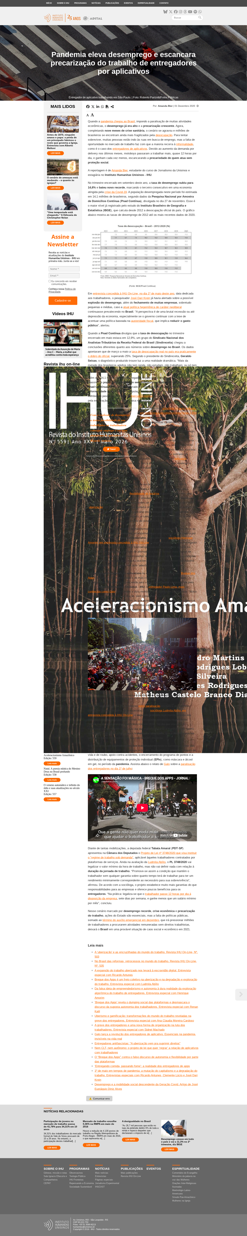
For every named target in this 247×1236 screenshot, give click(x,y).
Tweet (112, 449)
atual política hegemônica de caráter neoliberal (152, 307)
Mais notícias (101, 1173)
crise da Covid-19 (116, 192)
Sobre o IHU (63, 3)
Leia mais (52, 763)
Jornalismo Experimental (107, 1183)
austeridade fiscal (142, 321)
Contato (164, 3)
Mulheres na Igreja (181, 1200)
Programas (80, 3)
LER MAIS (55, 153)
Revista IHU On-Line (131, 1176)
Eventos (128, 3)
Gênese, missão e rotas (55, 1173)
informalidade (184, 144)
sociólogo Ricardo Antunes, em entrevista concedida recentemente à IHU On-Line (168, 413)
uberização (96, 507)
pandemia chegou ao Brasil (118, 121)
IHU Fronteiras (76, 1179)
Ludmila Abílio (157, 862)
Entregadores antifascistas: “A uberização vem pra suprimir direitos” (137, 1043)
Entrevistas (100, 1176)
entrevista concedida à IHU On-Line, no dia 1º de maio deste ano (133, 293)
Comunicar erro (99, 1098)
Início (49, 3)
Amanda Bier (120, 170)
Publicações (112, 3)
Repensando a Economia (81, 1183)
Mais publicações (129, 1173)
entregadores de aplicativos (130, 148)
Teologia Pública (77, 1176)
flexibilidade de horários (144, 493)
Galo (167, 764)
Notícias (96, 3)
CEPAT (47, 1183)
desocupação (164, 135)
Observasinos (76, 1173)
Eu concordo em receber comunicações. (64, 282)
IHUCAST (100, 1186)
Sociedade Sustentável (80, 1186)
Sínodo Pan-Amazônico (183, 1197)
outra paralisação (149, 706)
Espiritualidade (146, 3)
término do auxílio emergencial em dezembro (130, 920)
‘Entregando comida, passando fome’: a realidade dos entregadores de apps (142, 1066)
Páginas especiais (104, 1179)
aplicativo (180, 458)
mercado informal (142, 396)
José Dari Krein (140, 298)
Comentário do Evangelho (184, 1173)
